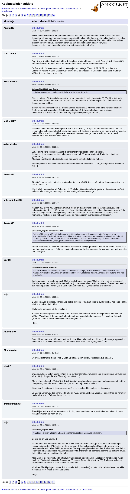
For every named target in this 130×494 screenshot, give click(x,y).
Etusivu (5, 8)
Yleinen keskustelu (28, 8)
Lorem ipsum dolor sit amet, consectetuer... (59, 8)
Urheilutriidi (7, 11)
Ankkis (14, 8)
